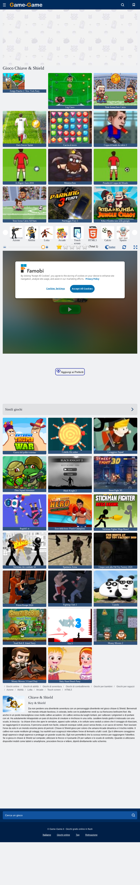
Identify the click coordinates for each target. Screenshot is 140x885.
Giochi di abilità (31, 686)
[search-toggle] (123, 4)
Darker (112, 247)
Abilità (20, 690)
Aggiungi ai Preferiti (72, 372)
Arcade (39, 690)
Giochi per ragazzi (125, 686)
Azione (9, 690)
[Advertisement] (36, 36)
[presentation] (5, 232)
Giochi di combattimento (77, 686)
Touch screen (54, 690)
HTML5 (68, 690)
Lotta (29, 690)
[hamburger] (4, 4)
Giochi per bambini (102, 686)
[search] (133, 815)
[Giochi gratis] (26, 5)
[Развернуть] (135, 247)
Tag (77, 835)
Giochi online (12, 686)
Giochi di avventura (52, 686)
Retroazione (91, 835)
